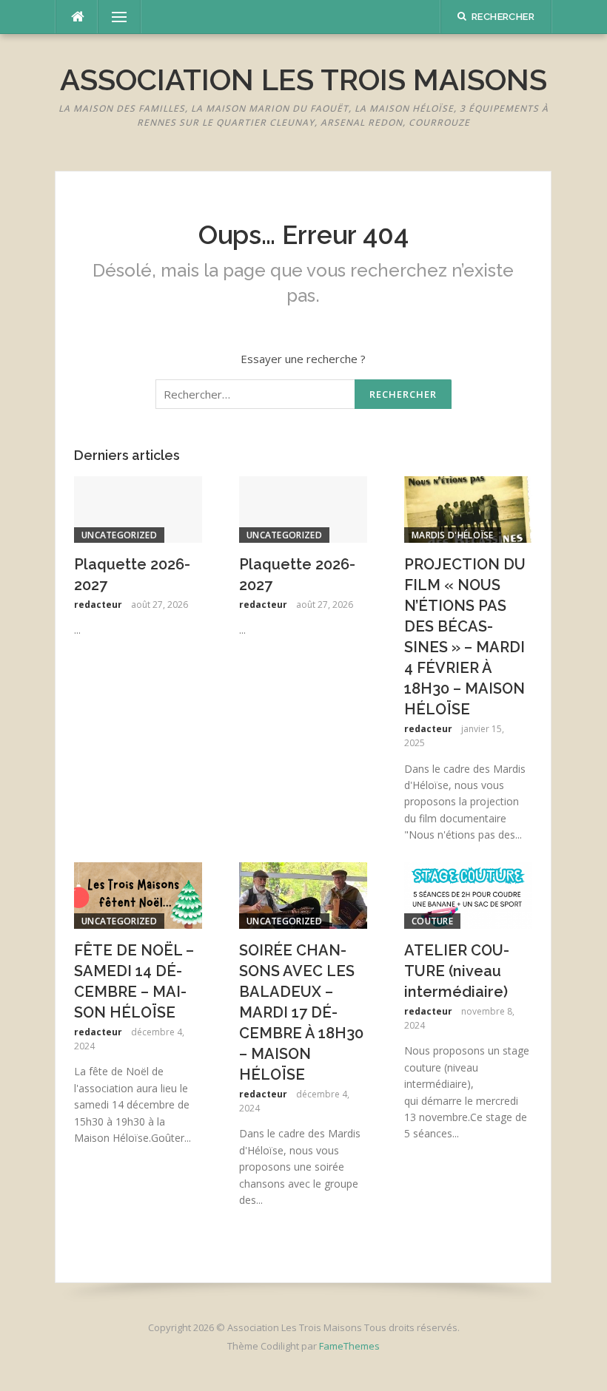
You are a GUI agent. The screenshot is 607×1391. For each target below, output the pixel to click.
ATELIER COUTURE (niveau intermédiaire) (456, 971)
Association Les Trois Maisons (303, 79)
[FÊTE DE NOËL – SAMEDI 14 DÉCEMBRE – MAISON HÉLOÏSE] (138, 894)
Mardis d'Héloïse (453, 535)
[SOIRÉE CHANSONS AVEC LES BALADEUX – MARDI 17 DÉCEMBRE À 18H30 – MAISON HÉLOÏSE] (303, 894)
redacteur (98, 604)
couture (432, 921)
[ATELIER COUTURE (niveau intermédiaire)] (468, 894)
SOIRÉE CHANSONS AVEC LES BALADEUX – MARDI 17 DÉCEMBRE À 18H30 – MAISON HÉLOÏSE (301, 1012)
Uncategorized (119, 535)
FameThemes (349, 1346)
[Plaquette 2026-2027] (138, 508)
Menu (112, 17)
